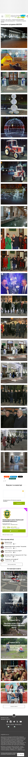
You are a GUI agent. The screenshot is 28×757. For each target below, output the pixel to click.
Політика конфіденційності (7, 753)
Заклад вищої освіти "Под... (8, 657)
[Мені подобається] (3, 480)
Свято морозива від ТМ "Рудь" (14, 692)
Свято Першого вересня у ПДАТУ (13, 550)
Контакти (12, 724)
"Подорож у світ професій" (11, 559)
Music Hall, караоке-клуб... (8, 679)
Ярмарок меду (8, 542)
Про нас (8, 724)
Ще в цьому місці (12, 564)
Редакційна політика (10, 754)
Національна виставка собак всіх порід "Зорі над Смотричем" (14, 647)
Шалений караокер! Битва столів (14, 670)
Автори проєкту (18, 724)
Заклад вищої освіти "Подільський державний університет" (12, 520)
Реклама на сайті (4, 717)
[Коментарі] (5, 480)
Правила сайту (16, 753)
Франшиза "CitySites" (5, 719)
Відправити (19, 503)
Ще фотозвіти (14, 706)
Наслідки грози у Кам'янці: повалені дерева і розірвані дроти (14, 625)
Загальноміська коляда (14, 603)
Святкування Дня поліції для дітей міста (14, 580)
